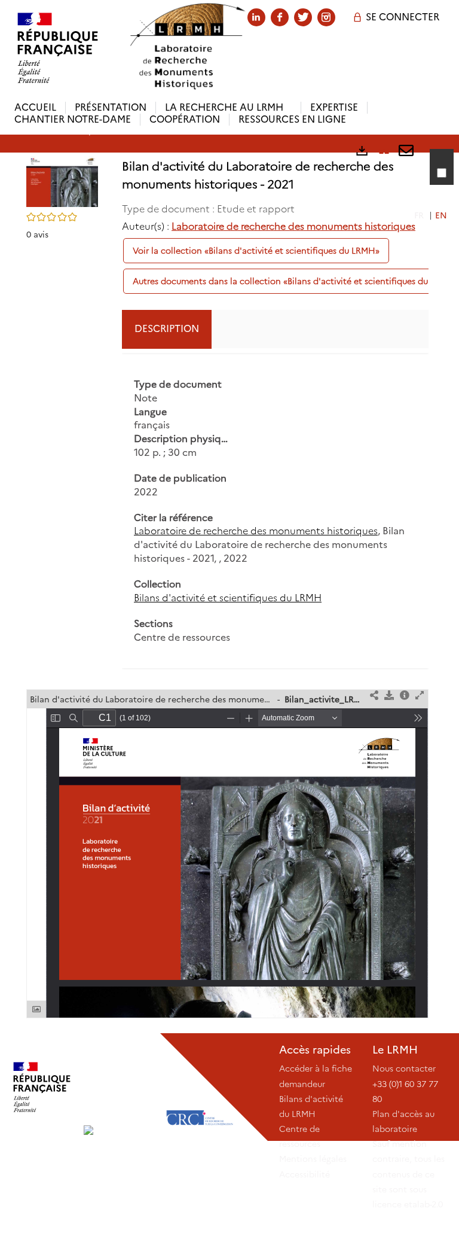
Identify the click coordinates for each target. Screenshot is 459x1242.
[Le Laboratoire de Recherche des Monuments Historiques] (121, 1087)
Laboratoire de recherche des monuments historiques (293, 226)
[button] (62, 180)
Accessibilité (304, 1174)
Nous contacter (404, 1068)
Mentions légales (313, 1158)
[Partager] (374, 696)
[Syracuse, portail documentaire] (187, 46)
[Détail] (404, 696)
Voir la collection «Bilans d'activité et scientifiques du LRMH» (256, 250)
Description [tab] (166, 328)
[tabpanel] (275, 511)
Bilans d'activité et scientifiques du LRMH (228, 598)
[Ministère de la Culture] (42, 1087)
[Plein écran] (419, 696)
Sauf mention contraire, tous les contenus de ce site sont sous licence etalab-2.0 (408, 1174)
